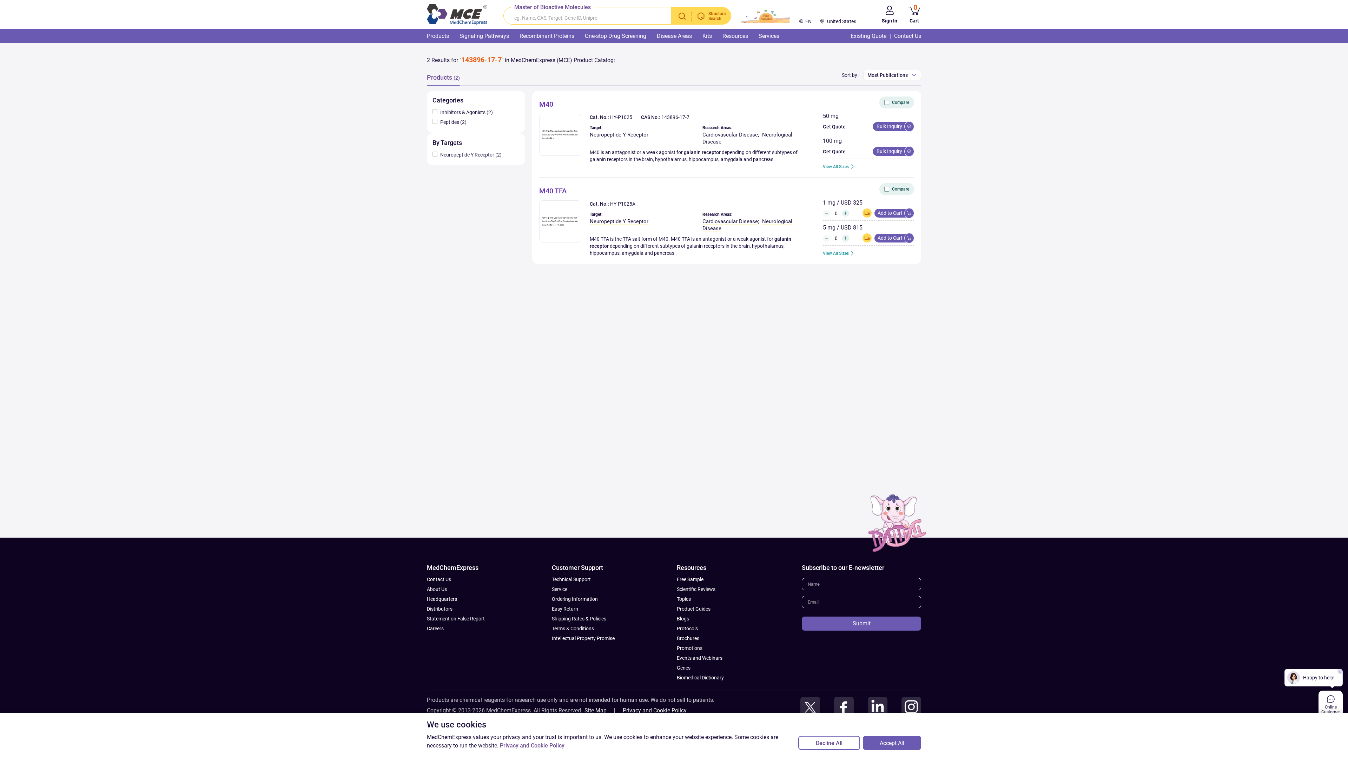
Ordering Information (575, 599)
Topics (684, 599)
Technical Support (571, 579)
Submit (862, 623)
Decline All (829, 743)
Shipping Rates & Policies (579, 618)
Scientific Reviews (696, 589)
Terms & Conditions (573, 628)
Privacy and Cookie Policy (655, 710)
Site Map (595, 710)
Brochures (688, 638)
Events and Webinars (699, 658)
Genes (683, 668)
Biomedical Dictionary (700, 677)
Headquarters (442, 599)
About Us (437, 589)
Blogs (683, 618)
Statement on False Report (456, 618)
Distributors (439, 609)
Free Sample (690, 579)
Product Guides (694, 609)
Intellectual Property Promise (583, 638)
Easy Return (565, 609)
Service (559, 589)
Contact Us (439, 579)
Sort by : (850, 75)
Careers (435, 628)
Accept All (892, 743)
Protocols (687, 628)
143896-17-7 (675, 117)
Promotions (689, 648)
